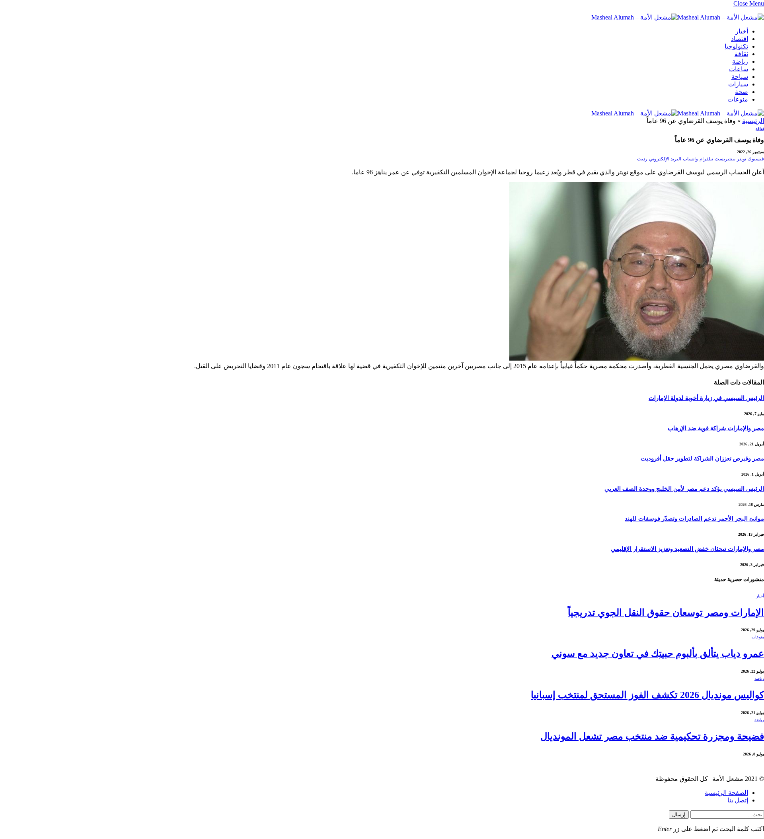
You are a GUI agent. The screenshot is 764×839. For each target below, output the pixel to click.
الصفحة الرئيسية (726, 792)
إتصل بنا (737, 800)
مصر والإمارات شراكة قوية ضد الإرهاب (716, 428)
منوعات (737, 99)
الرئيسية (753, 120)
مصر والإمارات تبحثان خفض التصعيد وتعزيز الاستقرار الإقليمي (687, 549)
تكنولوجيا (736, 46)
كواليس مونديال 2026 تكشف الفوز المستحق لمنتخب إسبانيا (647, 695)
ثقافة (741, 54)
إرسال (679, 815)
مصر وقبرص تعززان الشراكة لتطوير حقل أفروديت (702, 458)
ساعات (738, 69)
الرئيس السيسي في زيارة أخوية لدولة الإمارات (706, 398)
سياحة (739, 76)
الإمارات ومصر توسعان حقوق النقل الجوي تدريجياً (666, 612)
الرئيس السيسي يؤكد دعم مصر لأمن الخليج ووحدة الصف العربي (684, 489)
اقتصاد (739, 38)
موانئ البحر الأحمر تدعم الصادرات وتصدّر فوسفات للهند (694, 518)
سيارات (738, 84)
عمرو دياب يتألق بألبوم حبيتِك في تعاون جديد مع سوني (658, 653)
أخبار (741, 31)
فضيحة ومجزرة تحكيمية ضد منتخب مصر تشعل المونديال (652, 736)
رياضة (740, 61)
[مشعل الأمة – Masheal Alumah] (677, 17)
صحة (741, 91)
